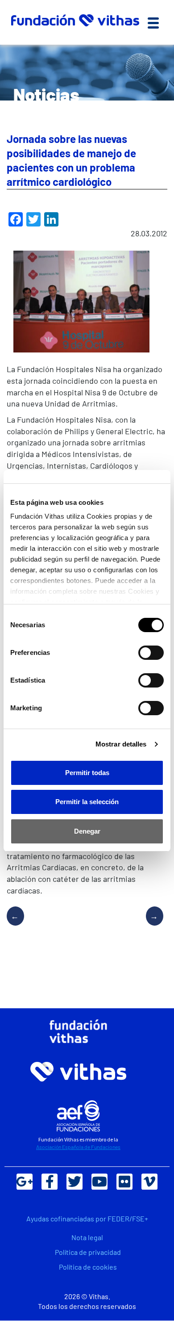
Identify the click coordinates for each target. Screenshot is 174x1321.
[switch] (151, 653)
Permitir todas (87, 772)
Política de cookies (88, 1266)
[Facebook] (49, 1182)
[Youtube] (99, 1182)
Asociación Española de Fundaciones (78, 1147)
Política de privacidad (88, 1252)
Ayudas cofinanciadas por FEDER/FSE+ (87, 1218)
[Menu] (153, 22)
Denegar (87, 831)
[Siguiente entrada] (151, 924)
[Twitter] (74, 1182)
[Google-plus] (25, 1182)
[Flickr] (124, 1182)
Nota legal (87, 1237)
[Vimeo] (149, 1182)
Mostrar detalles (121, 744)
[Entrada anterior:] (19, 924)
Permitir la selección (87, 801)
